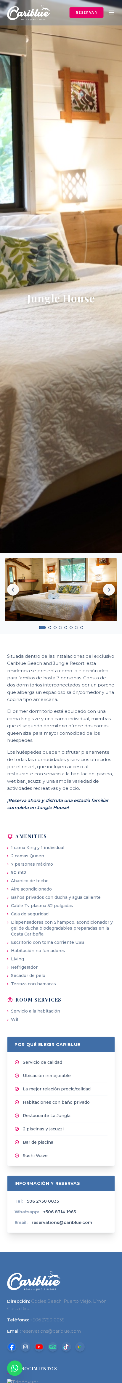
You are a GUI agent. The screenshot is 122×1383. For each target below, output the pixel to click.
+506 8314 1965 (59, 1211)
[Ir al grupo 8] (81, 627)
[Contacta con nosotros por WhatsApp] (15, 1368)
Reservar (86, 13)
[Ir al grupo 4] (60, 627)
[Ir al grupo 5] (65, 627)
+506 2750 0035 (47, 1320)
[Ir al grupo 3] (55, 627)
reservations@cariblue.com (62, 1222)
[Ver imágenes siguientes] (109, 590)
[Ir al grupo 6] (71, 627)
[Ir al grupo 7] (76, 627)
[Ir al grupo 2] (49, 627)
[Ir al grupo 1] (42, 627)
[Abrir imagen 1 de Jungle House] (61, 589)
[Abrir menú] (111, 12)
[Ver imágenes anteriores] (13, 590)
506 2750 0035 (43, 1201)
